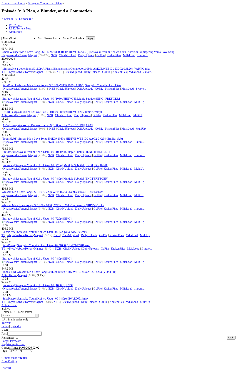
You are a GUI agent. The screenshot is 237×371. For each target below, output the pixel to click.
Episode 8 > (26, 18)
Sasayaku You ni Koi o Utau (45, 3)
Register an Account (13, 344)
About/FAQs (9, 361)
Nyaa (5, 55)
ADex (5, 115)
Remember (8, 337)
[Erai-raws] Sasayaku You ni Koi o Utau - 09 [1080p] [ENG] (37, 285)
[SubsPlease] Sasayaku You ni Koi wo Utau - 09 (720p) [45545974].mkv (44, 231)
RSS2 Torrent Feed (20, 28)
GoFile (100, 55)
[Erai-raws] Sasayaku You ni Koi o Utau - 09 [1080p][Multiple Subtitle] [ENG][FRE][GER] (55, 151)
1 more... (142, 55)
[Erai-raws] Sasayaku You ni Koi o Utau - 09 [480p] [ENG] (36, 258)
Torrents (6, 322)
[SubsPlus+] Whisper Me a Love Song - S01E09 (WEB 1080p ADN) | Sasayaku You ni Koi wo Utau (61, 85)
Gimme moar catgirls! (14, 357)
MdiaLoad (129, 55)
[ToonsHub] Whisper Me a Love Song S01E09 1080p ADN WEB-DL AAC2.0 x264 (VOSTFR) (58, 271)
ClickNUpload (67, 55)
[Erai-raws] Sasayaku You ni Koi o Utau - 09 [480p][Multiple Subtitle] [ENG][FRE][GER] (54, 178)
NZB (54, 55)
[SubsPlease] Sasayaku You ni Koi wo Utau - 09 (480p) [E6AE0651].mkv (45, 298)
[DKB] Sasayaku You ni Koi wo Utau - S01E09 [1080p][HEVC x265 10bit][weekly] (51, 111)
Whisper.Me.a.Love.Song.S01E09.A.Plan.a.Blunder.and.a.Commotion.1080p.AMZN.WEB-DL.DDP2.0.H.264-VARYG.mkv (75, 68)
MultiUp (139, 101)
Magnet (32, 55)
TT (3, 71)
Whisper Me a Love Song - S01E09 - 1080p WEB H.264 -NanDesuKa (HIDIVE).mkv (52, 205)
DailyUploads (86, 55)
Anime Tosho (9, 305)
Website (14, 55)
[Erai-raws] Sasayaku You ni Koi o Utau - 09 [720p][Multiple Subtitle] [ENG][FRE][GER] (54, 165)
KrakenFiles (114, 55)
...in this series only (16, 319)
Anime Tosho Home (13, 3)
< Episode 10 (9, 18)
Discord (6, 367)
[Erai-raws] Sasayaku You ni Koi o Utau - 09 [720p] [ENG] (36, 218)
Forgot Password (11, 340)
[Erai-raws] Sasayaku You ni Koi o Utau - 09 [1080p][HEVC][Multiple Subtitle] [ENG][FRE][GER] (60, 98)
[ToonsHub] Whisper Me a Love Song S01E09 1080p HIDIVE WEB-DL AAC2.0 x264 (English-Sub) (62, 138)
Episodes (16, 326)
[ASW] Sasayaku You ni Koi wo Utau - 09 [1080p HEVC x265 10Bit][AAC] (47, 125)
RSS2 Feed (15, 25)
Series (5, 326)
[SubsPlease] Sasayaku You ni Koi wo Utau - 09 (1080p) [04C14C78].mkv (45, 245)
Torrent (23, 55)
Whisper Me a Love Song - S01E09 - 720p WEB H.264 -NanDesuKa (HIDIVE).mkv (52, 191)
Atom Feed (15, 31)
